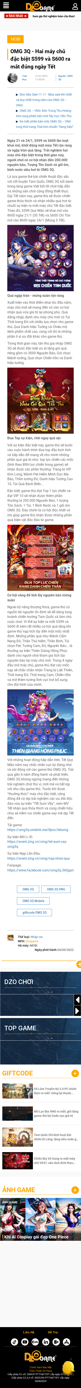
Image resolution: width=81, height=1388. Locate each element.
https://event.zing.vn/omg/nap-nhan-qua (38, 858)
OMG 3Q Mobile (33, 901)
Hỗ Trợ (53, 1332)
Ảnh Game (18, 1190)
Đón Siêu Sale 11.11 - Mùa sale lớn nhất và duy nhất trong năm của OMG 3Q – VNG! (44, 100)
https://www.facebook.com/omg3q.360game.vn (44, 870)
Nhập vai (37, 937)
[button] (77, 1011)
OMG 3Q (28, 889)
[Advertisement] (40, 1285)
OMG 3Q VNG (56, 889)
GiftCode (17, 1073)
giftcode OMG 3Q (34, 912)
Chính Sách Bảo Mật (40, 1367)
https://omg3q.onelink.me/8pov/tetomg (37, 830)
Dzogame (32, 941)
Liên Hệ (28, 1332)
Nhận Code (50, 1091)
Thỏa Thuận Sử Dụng (40, 1370)
